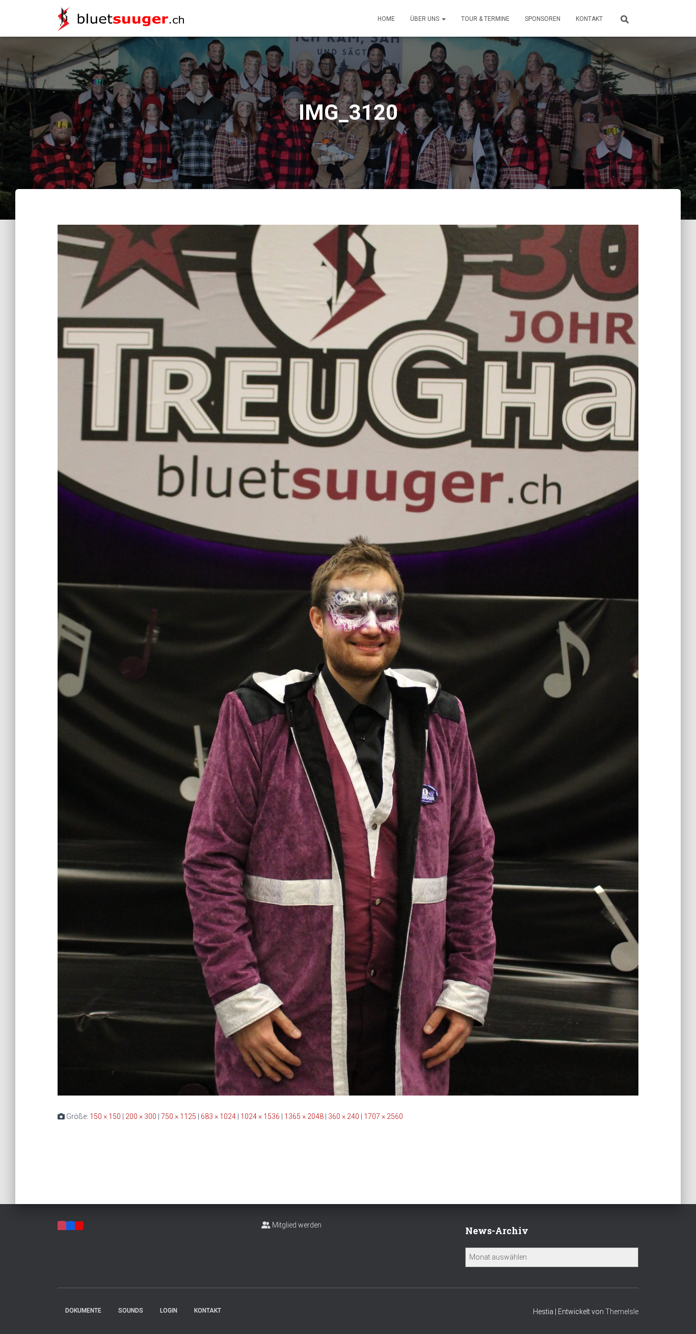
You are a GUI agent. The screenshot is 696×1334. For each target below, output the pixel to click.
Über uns (425, 18)
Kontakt (589, 18)
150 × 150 (105, 1116)
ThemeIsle (621, 1312)
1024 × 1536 (260, 1116)
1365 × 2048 (304, 1116)
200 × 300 (140, 1116)
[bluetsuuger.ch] (121, 18)
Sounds (130, 1310)
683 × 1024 (218, 1116)
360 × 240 (343, 1116)
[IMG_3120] (348, 659)
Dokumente (83, 1310)
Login (168, 1310)
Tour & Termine (485, 18)
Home (386, 18)
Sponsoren (542, 18)
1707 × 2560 (383, 1116)
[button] (443, 18)
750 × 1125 (178, 1116)
